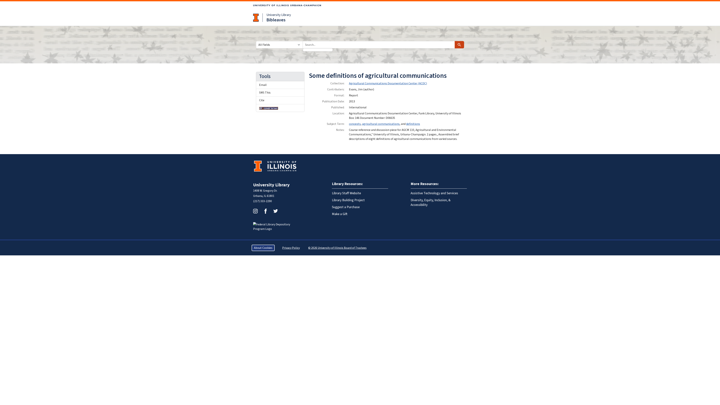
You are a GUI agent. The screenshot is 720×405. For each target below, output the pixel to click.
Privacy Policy (291, 248)
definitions (413, 124)
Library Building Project (348, 200)
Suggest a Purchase (346, 207)
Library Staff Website (346, 193)
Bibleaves (276, 20)
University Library (278, 15)
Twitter (275, 211)
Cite (261, 100)
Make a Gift (339, 214)
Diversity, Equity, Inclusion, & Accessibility (431, 202)
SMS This (265, 93)
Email (263, 85)
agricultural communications (381, 124)
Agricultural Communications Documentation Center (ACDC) (388, 83)
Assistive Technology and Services (434, 193)
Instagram (255, 211)
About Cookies (263, 248)
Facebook (265, 211)
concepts (355, 124)
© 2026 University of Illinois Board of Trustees (337, 248)
